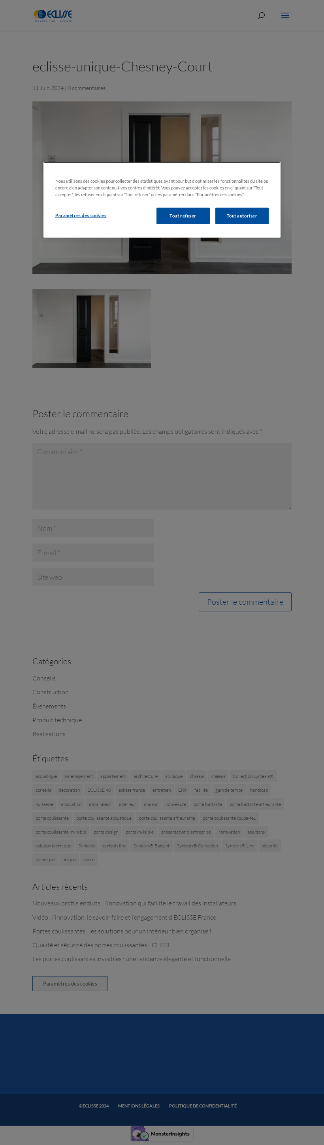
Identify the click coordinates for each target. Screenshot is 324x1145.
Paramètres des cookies (81, 215)
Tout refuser (183, 215)
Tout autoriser (242, 215)
